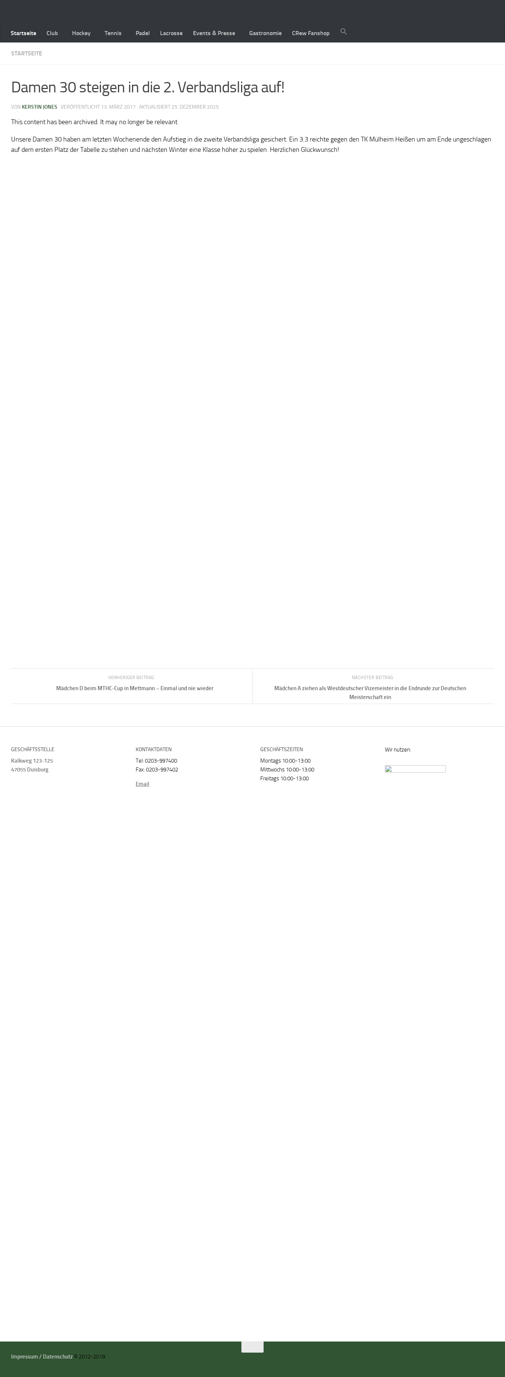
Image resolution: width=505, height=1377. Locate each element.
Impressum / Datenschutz (42, 1356)
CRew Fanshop (311, 33)
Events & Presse (214, 33)
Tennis (113, 33)
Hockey (81, 33)
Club (52, 33)
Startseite (23, 33)
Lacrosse (171, 33)
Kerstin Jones (39, 107)
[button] (344, 32)
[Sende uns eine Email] (480, 1359)
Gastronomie (265, 33)
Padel (143, 33)
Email (142, 784)
